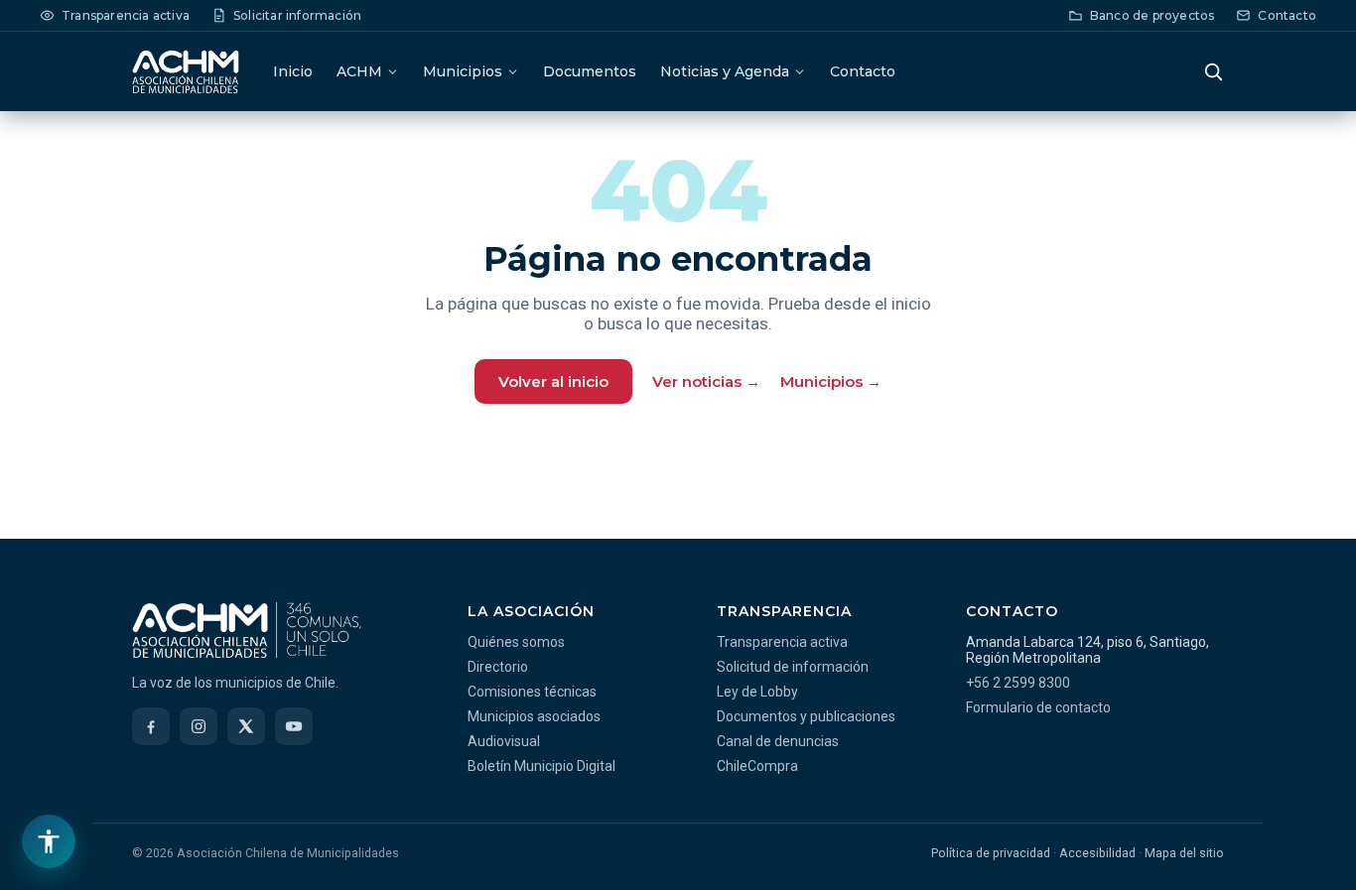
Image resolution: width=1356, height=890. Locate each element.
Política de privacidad (990, 852)
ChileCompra (757, 766)
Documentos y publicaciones (806, 716)
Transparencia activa (782, 642)
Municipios (462, 71)
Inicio (293, 71)
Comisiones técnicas (532, 691)
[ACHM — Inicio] (185, 71)
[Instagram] (198, 726)
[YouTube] (294, 726)
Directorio (498, 667)
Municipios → (830, 381)
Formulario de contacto (1038, 707)
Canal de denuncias (778, 741)
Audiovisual (504, 741)
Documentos (589, 71)
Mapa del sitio (1184, 852)
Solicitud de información (793, 667)
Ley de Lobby (757, 691)
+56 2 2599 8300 (1018, 683)
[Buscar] (1213, 71)
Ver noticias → (706, 381)
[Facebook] (151, 726)
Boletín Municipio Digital (541, 766)
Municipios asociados (534, 716)
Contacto (862, 71)
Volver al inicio (553, 381)
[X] (246, 726)
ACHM (359, 71)
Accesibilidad (1097, 852)
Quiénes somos (516, 642)
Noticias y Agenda (724, 71)
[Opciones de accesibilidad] (48, 841)
